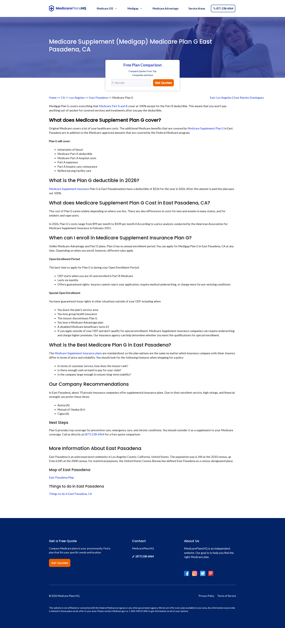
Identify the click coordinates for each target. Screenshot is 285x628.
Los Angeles (77, 97)
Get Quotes (163, 83)
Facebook (186, 573)
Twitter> (202, 573)
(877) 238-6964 (94, 434)
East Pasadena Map (61, 477)
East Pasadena (98, 97)
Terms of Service (226, 595)
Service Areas (197, 8)
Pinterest (210, 573)
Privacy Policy (206, 595)
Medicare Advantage (165, 8)
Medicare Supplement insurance (69, 189)
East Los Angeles (221, 97)
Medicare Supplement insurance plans (78, 353)
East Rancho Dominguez (249, 97)
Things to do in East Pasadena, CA (70, 493)
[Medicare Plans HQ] (67, 8)
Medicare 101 (105, 8)
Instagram (194, 573)
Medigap (133, 8)
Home (53, 97)
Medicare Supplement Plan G (205, 128)
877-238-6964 (224, 8)
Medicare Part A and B (113, 106)
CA (63, 97)
